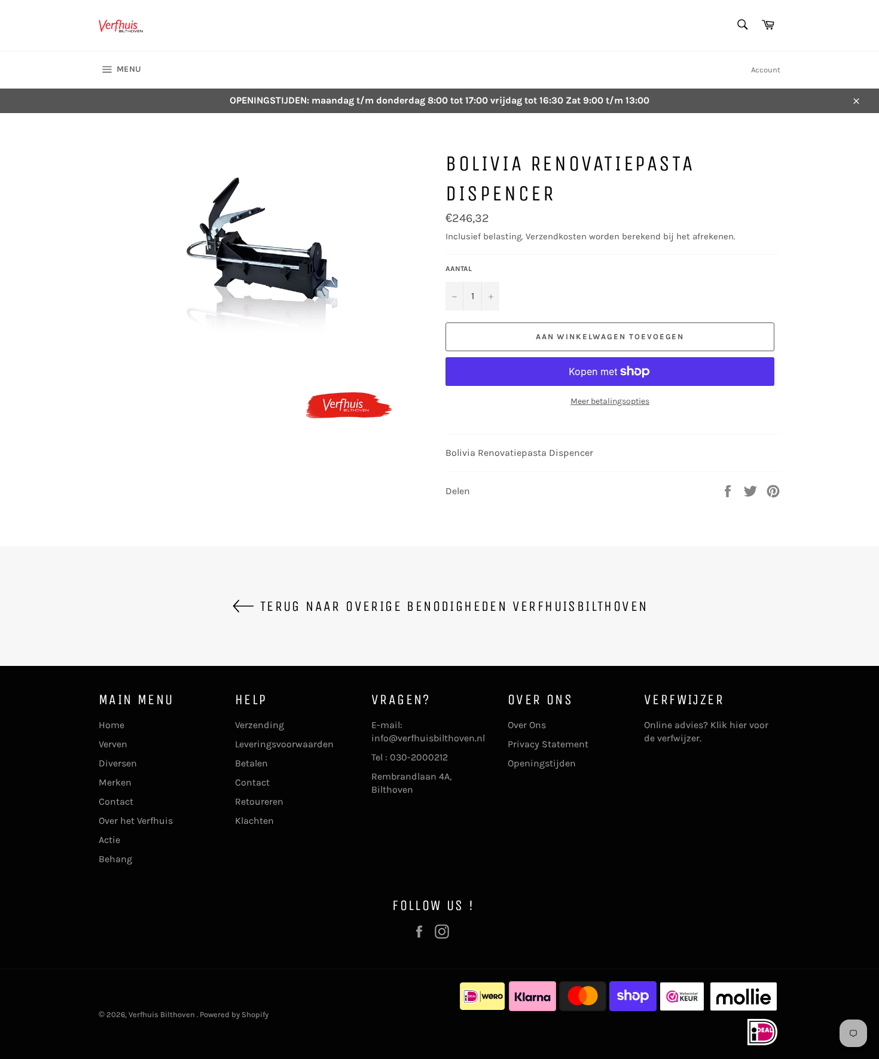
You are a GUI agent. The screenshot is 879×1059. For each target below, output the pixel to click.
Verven (113, 744)
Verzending (259, 725)
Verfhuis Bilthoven (163, 1014)
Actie (109, 839)
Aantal (458, 268)
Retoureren (259, 801)
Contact (116, 801)
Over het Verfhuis (136, 820)
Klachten (254, 820)
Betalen (251, 763)
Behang (115, 859)
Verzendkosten (556, 236)
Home (111, 725)
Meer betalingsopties (609, 401)
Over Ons (527, 725)
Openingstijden (542, 763)
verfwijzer (678, 738)
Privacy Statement (548, 744)
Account (765, 69)
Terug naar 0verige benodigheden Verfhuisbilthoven (451, 606)
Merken (115, 782)
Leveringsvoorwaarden (284, 744)
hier (738, 725)
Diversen (118, 763)
